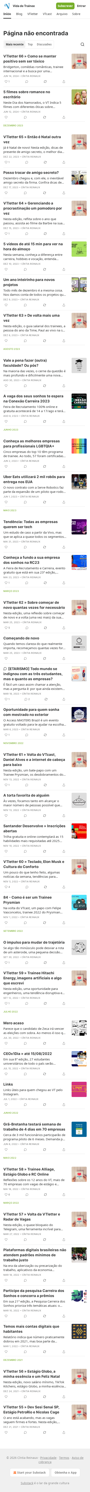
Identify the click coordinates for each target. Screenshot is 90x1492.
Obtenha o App (66, 1472)
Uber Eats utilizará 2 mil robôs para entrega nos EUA (34, 479)
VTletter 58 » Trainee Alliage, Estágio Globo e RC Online (29, 1171)
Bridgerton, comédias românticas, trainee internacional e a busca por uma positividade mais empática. (33, 69)
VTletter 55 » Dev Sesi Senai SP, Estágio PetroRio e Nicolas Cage (31, 1409)
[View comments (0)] (27, 81)
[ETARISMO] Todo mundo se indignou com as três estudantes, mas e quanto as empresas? (32, 674)
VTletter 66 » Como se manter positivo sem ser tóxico (29, 58)
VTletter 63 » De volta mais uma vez (31, 318)
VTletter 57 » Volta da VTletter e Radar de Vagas (31, 1216)
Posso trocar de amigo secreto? (31, 172)
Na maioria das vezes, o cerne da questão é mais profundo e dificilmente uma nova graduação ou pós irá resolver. (34, 373)
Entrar (81, 6)
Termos (64, 1458)
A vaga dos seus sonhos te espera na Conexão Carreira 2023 (33, 398)
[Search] (82, 44)
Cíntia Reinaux (30, 76)
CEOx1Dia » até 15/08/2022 (27, 1054)
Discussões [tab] (44, 44)
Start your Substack (31, 1472)
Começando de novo (21, 638)
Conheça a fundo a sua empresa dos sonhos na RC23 (31, 560)
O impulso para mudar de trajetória (34, 942)
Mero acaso (13, 1023)
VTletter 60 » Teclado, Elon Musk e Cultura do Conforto (33, 864)
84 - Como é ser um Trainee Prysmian (27, 900)
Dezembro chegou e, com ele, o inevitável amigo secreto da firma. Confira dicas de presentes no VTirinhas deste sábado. (33, 180)
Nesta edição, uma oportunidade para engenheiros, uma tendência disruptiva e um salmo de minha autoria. (32, 990)
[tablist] (28, 44)
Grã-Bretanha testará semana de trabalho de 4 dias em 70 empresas (34, 1126)
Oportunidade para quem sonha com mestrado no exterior (31, 712)
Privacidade (48, 1458)
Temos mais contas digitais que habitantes (31, 1329)
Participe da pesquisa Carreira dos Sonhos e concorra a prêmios (33, 1293)
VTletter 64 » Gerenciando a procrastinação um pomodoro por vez (32, 208)
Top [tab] (30, 44)
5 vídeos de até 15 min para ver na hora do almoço (33, 246)
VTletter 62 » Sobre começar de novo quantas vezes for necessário (34, 605)
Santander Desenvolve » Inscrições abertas (34, 828)
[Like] (6, 117)
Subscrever (65, 6)
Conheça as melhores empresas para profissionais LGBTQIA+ (31, 443)
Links (8, 1084)
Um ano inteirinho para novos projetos (29, 282)
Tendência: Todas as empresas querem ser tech (30, 524)
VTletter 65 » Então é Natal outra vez (32, 139)
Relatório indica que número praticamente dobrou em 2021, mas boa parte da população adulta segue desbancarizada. (33, 1339)
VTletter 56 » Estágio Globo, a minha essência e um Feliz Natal (31, 1374)
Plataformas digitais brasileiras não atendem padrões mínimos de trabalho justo (34, 1255)
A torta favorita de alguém (26, 795)
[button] (7, 14)
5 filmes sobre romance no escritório (26, 94)
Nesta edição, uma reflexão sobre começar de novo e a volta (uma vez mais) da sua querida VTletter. (34, 615)
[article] (45, 69)
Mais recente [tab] (15, 44)
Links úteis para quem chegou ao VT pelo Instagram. (33, 1092)
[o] (79, 902)
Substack (27, 1483)
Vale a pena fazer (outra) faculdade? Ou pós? (25, 363)
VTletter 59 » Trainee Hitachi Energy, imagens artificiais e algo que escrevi (32, 978)
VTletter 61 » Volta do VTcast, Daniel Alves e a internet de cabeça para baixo (34, 759)
